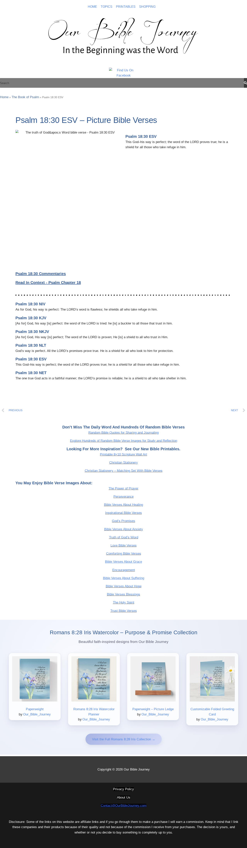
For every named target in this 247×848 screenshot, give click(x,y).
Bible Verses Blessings (123, 594)
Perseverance (123, 496)
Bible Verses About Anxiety (123, 529)
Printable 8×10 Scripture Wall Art (123, 454)
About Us (123, 797)
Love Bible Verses (124, 545)
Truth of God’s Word (123, 537)
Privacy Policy (123, 789)
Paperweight (35, 709)
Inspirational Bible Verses (123, 513)
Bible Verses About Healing (123, 505)
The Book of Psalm (25, 97)
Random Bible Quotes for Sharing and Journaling (123, 432)
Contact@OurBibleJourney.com (123, 805)
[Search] (245, 83)
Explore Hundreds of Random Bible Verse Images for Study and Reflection (123, 441)
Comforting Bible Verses (123, 553)
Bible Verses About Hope (123, 586)
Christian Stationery (123, 462)
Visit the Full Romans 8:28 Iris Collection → (123, 739)
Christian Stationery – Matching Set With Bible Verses (123, 471)
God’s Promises (123, 521)
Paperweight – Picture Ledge (153, 709)
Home (4, 97)
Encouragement (123, 570)
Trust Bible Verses (123, 611)
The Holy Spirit (123, 602)
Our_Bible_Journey (37, 714)
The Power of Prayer (123, 488)
